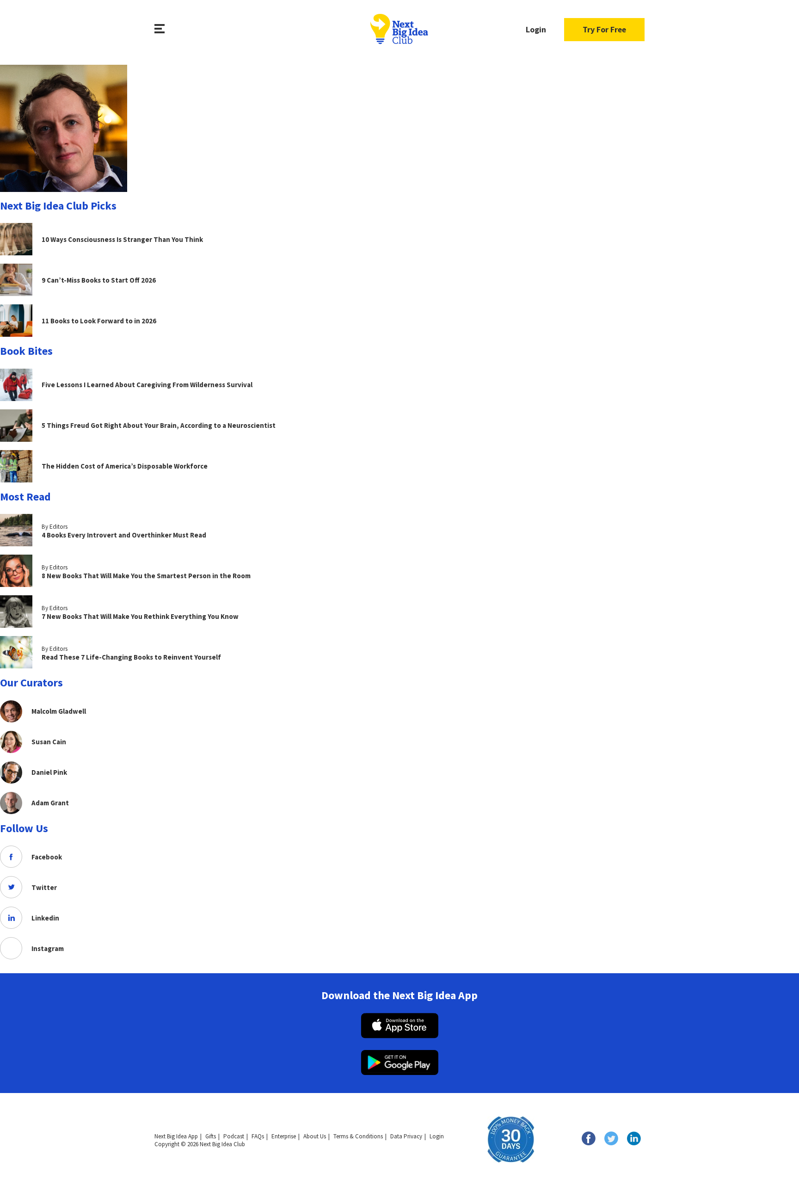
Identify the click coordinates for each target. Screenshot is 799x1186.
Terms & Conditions (358, 1136)
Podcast (233, 1136)
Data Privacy (406, 1136)
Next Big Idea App (176, 1136)
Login (536, 29)
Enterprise (283, 1136)
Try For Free (604, 29)
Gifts (210, 1136)
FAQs (258, 1136)
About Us (314, 1136)
